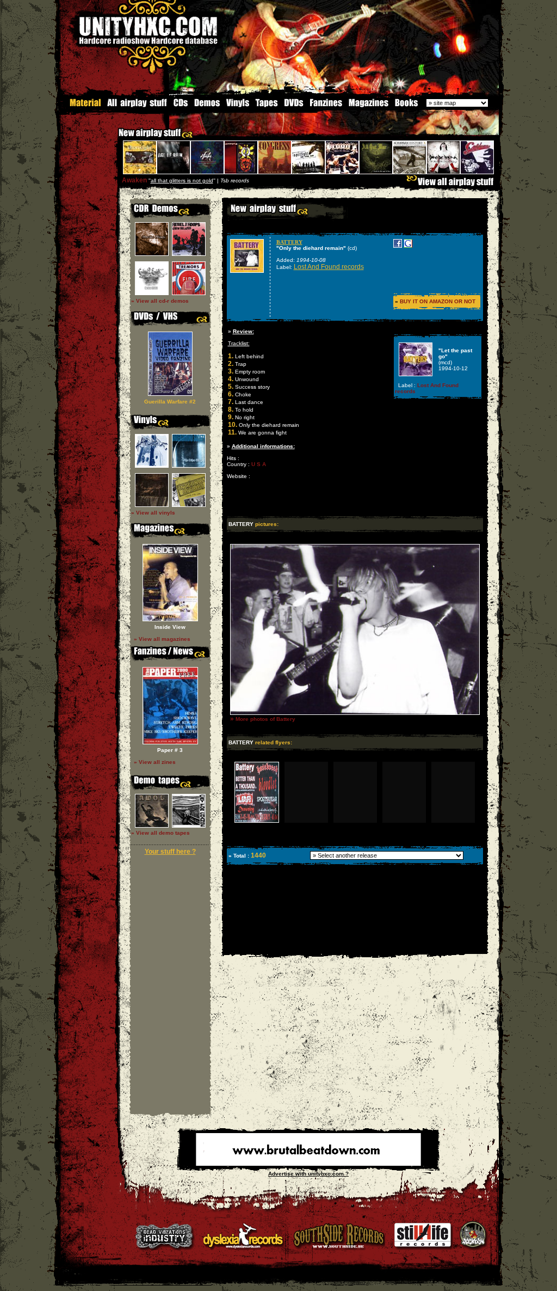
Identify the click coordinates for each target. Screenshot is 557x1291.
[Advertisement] (354, 946)
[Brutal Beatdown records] (308, 1164)
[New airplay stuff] (113, 138)
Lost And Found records (329, 267)
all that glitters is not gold (182, 180)
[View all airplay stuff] (452, 184)
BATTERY (289, 242)
